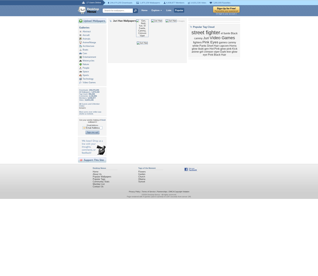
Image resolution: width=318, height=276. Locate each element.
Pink (210, 54)
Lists (168, 10)
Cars (85, 53)
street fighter (205, 32)
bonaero (82, 108)
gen (206, 48)
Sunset (141, 181)
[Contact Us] (93, 154)
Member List (99, 184)
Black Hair (220, 54)
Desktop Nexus (153, 195)
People (86, 68)
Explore (155, 10)
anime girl (197, 51)
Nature (86, 64)
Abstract (87, 31)
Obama (141, 179)
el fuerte (225, 33)
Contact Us (98, 186)
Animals (86, 39)
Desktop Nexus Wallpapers (88, 10)
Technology (88, 79)
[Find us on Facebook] (191, 170)
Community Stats (101, 181)
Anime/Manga (89, 42)
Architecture (88, 46)
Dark (223, 51)
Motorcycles (88, 60)
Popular (179, 10)
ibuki (201, 48)
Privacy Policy (134, 192)
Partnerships (162, 192)
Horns (233, 45)
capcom (224, 45)
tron (229, 51)
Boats (85, 49)
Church (141, 176)
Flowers (142, 171)
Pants (202, 45)
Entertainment (89, 57)
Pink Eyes (210, 42)
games (223, 42)
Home (144, 10)
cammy (198, 38)
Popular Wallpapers (102, 176)
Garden (141, 174)
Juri (206, 38)
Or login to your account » (226, 14)
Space (86, 71)
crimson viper (212, 51)
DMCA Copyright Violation (179, 192)
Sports (86, 75)
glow (194, 48)
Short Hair (213, 45)
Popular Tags (99, 179)
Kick (234, 48)
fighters (197, 42)
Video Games (89, 82)
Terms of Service (149, 192)
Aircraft (86, 35)
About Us (97, 174)
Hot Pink (215, 48)
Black (234, 33)
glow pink (226, 48)
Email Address (92, 125)
